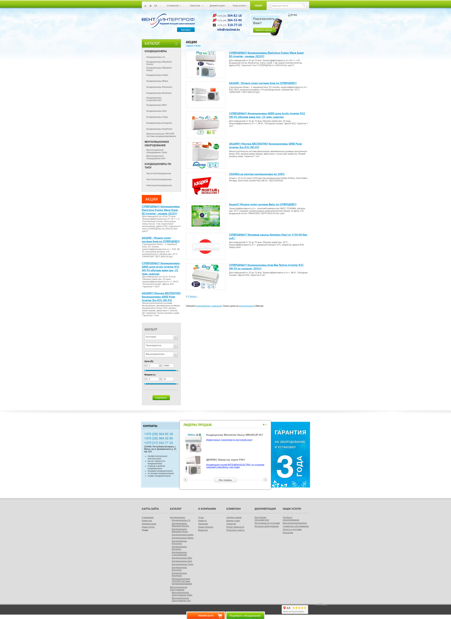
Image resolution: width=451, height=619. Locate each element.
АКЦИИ (151, 199)
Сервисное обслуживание (296, 526)
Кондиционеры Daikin (157, 75)
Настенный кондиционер (159, 179)
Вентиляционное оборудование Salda (156, 151)
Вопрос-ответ (233, 520)
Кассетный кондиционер (158, 173)
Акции (258, 5)
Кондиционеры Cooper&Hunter (154, 99)
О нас (201, 517)
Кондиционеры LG (155, 57)
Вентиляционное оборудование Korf (155, 157)
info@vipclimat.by (228, 29)
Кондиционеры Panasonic (159, 87)
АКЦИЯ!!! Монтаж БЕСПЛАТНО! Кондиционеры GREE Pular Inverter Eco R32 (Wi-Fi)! (161, 296)
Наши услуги (239, 5)
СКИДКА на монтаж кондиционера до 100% (257, 174)
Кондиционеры (177, 517)
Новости (202, 520)
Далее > (193, 296)
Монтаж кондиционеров (295, 523)
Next (265, 479)
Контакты (186, 29)
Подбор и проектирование (291, 518)
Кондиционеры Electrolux (159, 93)
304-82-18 (234, 16)
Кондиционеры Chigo (157, 117)
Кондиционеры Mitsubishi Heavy (159, 69)
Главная (189, 45)
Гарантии (231, 524)
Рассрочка (288, 532)
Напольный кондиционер (159, 185)
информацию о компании (209, 306)
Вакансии (203, 530)
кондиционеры (246, 306)
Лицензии (203, 524)
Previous (185, 479)
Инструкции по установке (267, 523)
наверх (321, 607)
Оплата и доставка (292, 529)
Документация (217, 5)
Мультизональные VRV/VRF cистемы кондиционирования (161, 135)
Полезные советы (235, 530)
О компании (173, 5)
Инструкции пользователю (262, 518)
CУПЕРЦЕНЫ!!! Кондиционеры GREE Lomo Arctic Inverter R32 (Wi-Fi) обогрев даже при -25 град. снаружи (161, 268)
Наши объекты (205, 527)
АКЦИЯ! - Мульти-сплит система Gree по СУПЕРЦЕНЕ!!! (161, 239)
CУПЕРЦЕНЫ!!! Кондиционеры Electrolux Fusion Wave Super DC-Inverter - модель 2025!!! (161, 210)
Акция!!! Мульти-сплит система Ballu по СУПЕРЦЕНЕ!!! (262, 204)
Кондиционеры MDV (156, 105)
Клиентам (195, 5)
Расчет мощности (235, 527)
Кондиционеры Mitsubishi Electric (159, 63)
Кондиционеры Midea (157, 81)
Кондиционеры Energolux (159, 123)
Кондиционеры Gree (156, 111)
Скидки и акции (234, 517)
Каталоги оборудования (267, 526)
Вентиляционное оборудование (178, 588)
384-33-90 (234, 20)
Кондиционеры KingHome (159, 129)
